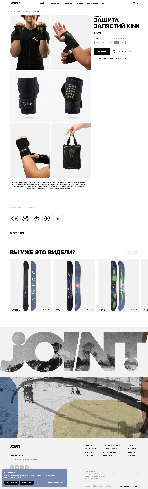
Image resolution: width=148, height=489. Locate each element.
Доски (131, 445)
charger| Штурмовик (17, 310)
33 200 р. (46, 309)
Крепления (132, 452)
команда (89, 456)
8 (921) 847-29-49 (17, 455)
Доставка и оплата (111, 445)
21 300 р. (134, 309)
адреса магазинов (111, 452)
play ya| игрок (103, 310)
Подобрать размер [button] (119, 38)
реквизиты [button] (108, 456)
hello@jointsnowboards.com (23, 459)
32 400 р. (90, 309)
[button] (111, 38)
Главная (12, 11)
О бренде (89, 452)
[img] (30, 285)
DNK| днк (58, 310)
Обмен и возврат (110, 449)
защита (27, 11)
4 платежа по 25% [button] (125, 51)
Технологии (90, 449)
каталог (20, 11)
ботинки (132, 449)
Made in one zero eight (129, 486)
